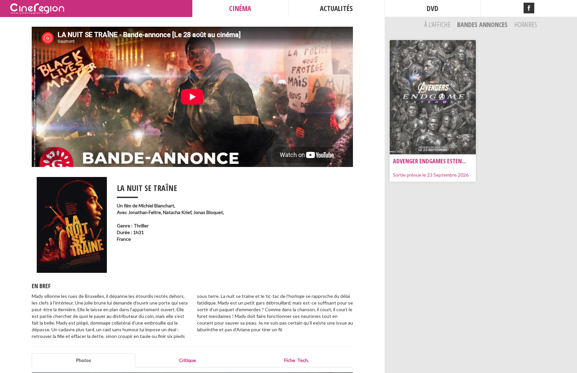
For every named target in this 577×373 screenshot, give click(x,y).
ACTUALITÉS (336, 8)
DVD (432, 8)
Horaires (525, 24)
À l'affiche (438, 24)
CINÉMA (240, 8)
